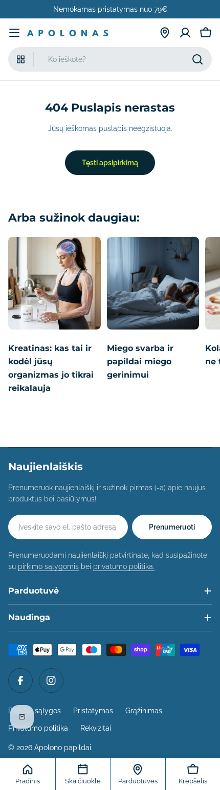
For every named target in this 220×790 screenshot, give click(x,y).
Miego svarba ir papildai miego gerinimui (140, 361)
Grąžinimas (143, 711)
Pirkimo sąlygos (34, 711)
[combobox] (110, 59)
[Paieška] (197, 59)
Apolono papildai (62, 747)
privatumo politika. (124, 566)
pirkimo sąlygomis (48, 566)
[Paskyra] (185, 33)
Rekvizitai (95, 728)
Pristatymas (93, 711)
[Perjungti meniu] (14, 33)
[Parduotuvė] (165, 33)
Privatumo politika (38, 728)
